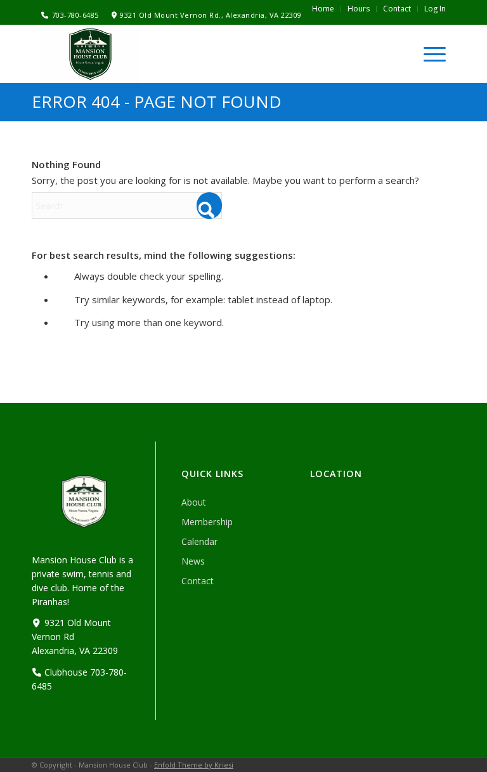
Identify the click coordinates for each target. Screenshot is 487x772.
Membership (207, 522)
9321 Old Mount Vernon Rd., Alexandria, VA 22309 (211, 15)
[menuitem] (323, 9)
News (193, 561)
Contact (197, 581)
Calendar (199, 541)
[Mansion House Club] (90, 55)
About (193, 502)
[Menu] (428, 53)
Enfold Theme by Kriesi (193, 764)
